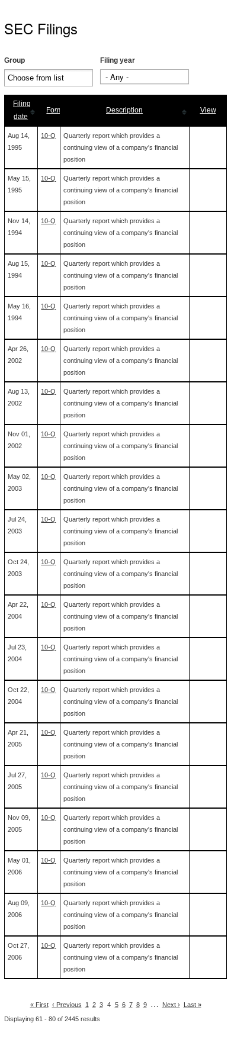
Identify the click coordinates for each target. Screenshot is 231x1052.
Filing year (117, 60)
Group (14, 60)
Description (124, 110)
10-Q (48, 135)
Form (54, 110)
